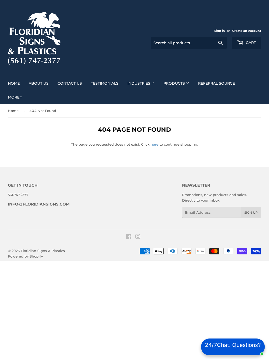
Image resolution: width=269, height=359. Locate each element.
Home (14, 83)
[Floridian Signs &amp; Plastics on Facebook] (129, 237)
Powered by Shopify (25, 256)
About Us (39, 83)
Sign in (219, 31)
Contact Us (70, 83)
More (13, 97)
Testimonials (104, 83)
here (154, 144)
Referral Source (216, 83)
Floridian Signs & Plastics (43, 251)
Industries (139, 83)
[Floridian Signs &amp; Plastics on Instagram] (138, 237)
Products (174, 83)
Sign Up (251, 212)
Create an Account (246, 31)
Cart (250, 42)
